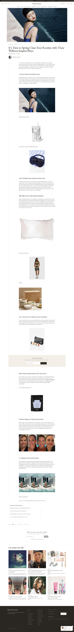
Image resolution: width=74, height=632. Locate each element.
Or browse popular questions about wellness (37, 539)
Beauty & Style (27, 6)
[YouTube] (5, 3)
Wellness (33, 6)
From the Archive (40, 611)
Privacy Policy (30, 615)
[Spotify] (8, 3)
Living (38, 6)
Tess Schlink (13, 56)
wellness (11, 44)
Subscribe (63, 3)
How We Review (40, 613)
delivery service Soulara (50, 379)
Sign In (68, 3)
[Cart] (71, 4)
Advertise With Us (30, 613)
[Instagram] (2, 3)
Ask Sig (46, 536)
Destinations (43, 6)
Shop (22, 6)
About (18, 6)
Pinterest (15, 524)
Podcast (55, 6)
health (16, 44)
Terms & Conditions (40, 615)
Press (28, 611)
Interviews (50, 6)
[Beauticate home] (37, 3)
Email (21, 524)
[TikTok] (3, 3)
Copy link (27, 524)
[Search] (65, 3)
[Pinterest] (6, 3)
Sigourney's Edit (40, 609)
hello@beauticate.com (51, 616)
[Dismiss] (72, 626)
